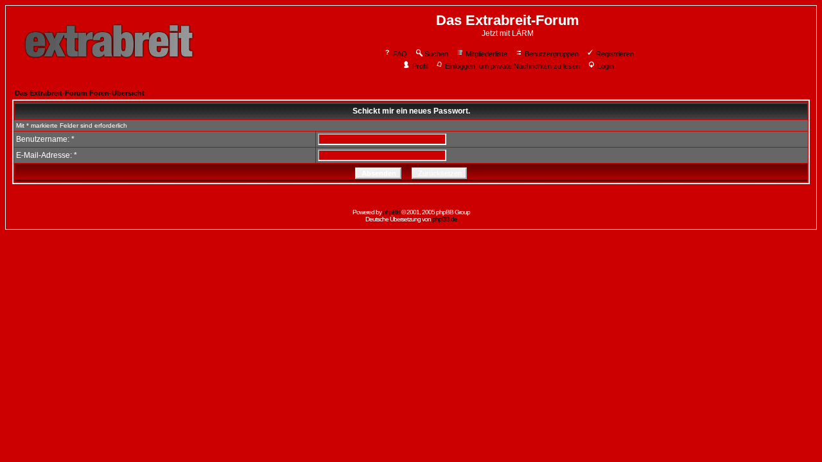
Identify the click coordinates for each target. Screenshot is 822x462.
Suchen (436, 54)
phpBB (391, 212)
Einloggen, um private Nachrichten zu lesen (512, 66)
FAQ (400, 54)
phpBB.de (444, 219)
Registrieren (615, 54)
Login (605, 66)
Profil (420, 66)
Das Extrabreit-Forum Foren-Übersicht (79, 93)
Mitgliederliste (486, 54)
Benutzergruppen (552, 54)
